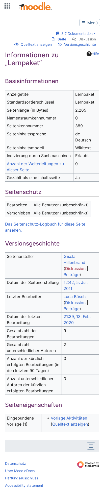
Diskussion (87, 39)
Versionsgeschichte (80, 44)
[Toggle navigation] (6, 7)
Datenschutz (15, 463)
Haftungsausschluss (21, 478)
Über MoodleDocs (20, 471)
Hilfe (95, 54)
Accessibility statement (24, 485)
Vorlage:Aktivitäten (69, 418)
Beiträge (72, 274)
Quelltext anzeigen (36, 44)
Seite (62, 39)
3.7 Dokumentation (76, 33)
